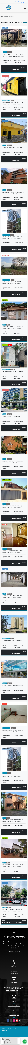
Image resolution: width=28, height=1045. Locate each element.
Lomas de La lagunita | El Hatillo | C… (12, 506)
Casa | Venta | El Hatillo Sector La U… (12, 819)
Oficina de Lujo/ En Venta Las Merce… (13, 775)
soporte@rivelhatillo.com (14, 1006)
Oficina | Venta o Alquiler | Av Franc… (12, 909)
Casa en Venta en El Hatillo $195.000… (13, 102)
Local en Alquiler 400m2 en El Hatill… (13, 595)
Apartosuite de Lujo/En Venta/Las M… (13, 237)
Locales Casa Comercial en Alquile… (12, 147)
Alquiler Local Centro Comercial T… (12, 461)
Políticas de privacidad (14, 951)
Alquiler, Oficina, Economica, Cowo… (12, 685)
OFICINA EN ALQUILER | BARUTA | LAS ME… (12, 550)
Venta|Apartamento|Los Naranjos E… (12, 640)
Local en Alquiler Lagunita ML (11, 416)
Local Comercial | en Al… (14, 54)
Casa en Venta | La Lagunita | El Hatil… (13, 864)
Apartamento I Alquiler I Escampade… (13, 371)
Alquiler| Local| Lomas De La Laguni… (12, 192)
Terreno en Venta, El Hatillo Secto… (12, 281)
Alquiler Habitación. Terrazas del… (12, 730)
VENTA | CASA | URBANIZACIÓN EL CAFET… (12, 326)
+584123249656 (14, 971)
